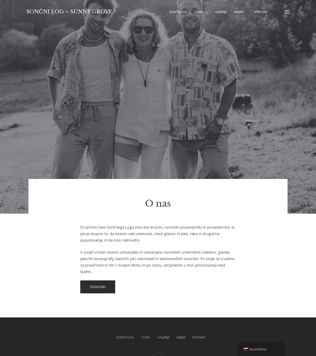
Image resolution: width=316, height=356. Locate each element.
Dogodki (97, 287)
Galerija (221, 12)
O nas (199, 12)
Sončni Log (178, 12)
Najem (238, 12)
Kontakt (261, 12)
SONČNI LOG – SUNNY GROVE (69, 12)
